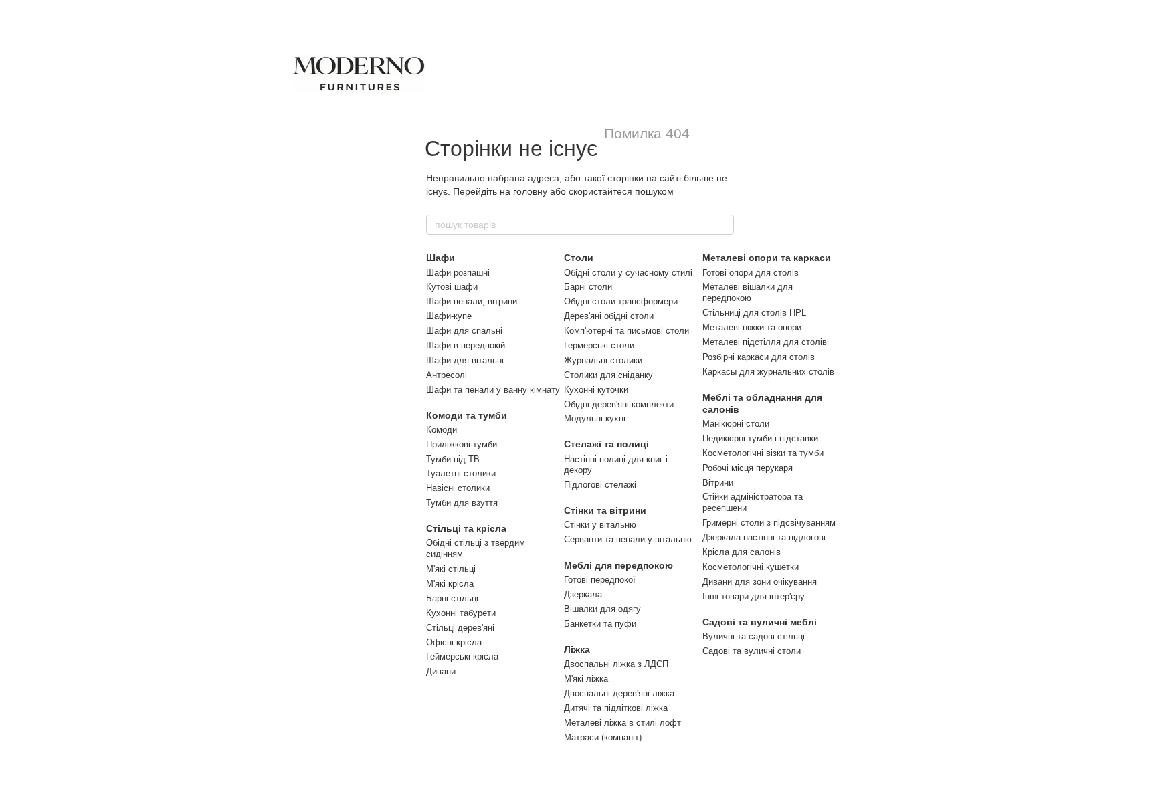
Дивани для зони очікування (759, 582)
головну (530, 191)
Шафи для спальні (464, 331)
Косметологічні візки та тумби (763, 453)
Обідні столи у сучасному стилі (628, 273)
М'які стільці (451, 569)
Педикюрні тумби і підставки (760, 438)
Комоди (441, 430)
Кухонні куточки (596, 390)
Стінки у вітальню (600, 525)
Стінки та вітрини (605, 510)
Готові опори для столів (750, 273)
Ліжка (577, 649)
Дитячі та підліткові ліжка (616, 708)
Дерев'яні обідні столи (609, 316)
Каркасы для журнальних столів (768, 372)
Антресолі (446, 375)
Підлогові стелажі (600, 485)
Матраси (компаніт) (603, 737)
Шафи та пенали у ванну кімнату (493, 390)
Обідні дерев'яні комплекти (619, 404)
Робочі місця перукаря (747, 468)
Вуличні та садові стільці (753, 636)
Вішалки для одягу (602, 609)
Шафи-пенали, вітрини (471, 301)
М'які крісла (450, 584)
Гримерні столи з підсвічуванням (769, 523)
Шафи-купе (449, 316)
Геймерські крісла (462, 656)
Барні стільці (452, 598)
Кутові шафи (452, 287)
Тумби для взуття (462, 503)
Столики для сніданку (608, 375)
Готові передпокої (600, 580)
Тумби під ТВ (453, 459)
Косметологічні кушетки (750, 567)
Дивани (441, 671)
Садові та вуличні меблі (759, 622)
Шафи (440, 257)
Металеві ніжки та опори (751, 327)
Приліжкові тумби (461, 444)
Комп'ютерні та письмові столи (626, 331)
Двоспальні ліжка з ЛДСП (616, 664)
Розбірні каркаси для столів (758, 357)
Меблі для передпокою (618, 565)
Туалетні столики (461, 473)
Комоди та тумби (466, 415)
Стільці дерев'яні (460, 628)
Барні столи (588, 287)
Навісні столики (458, 488)
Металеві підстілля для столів (764, 342)
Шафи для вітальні (465, 360)
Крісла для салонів (741, 552)
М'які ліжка (586, 679)
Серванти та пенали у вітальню (628, 539)
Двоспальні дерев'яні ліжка (619, 693)
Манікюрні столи (735, 424)
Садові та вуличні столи (751, 651)
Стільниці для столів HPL (754, 313)
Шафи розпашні (458, 273)
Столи (578, 257)
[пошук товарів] (723, 225)
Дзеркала (583, 594)
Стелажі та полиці (606, 444)
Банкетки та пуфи (600, 624)
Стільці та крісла (466, 528)
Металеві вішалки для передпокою (747, 292)
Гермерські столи (599, 345)
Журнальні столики (603, 360)
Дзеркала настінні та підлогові (764, 537)
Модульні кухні (594, 418)
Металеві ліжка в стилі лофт (622, 723)
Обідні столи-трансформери (621, 301)
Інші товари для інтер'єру (753, 596)
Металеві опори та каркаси (766, 257)
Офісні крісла (454, 642)
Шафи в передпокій (465, 345)
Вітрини (717, 483)
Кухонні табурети (461, 613)
